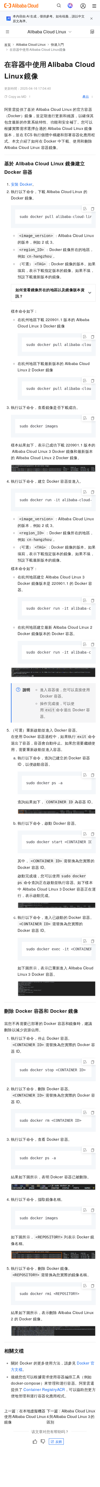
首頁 (7, 44)
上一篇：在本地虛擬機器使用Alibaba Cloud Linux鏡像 (25, 1416)
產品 (85, 96)
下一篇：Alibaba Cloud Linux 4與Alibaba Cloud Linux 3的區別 (71, 1416)
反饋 (58, 1441)
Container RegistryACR (44, 1389)
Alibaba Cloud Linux (31, 44)
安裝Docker (21, 184)
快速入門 (57, 44)
